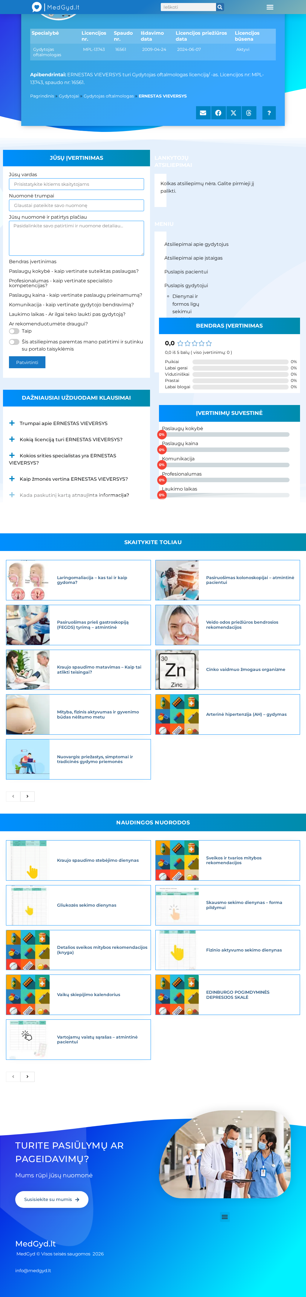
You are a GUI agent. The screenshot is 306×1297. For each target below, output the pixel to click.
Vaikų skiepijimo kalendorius (88, 994)
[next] (27, 796)
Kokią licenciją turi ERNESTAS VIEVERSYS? (71, 439)
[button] (270, 7)
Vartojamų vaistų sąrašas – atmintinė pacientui (97, 1039)
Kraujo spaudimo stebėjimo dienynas (98, 860)
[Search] (220, 7)
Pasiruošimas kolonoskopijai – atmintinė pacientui (250, 580)
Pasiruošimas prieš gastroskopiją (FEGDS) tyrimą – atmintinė (93, 624)
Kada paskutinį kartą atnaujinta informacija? (74, 495)
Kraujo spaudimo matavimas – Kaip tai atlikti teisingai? (99, 669)
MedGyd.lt (35, 1244)
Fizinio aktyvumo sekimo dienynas (244, 950)
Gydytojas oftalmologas (109, 96)
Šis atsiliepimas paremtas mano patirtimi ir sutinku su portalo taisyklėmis (82, 345)
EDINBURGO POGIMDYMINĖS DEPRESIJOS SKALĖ (238, 995)
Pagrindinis (42, 96)
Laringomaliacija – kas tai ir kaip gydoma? (92, 580)
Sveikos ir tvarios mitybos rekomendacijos (233, 860)
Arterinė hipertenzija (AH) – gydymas (246, 714)
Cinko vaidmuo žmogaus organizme (245, 669)
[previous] (13, 796)
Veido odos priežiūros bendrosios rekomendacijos (242, 624)
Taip (27, 331)
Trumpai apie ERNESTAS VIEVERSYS (64, 423)
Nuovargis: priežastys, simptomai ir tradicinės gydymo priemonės (95, 759)
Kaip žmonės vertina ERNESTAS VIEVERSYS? (74, 479)
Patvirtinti (27, 362)
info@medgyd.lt (33, 1270)
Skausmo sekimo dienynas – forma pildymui (244, 905)
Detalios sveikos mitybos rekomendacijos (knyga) (102, 950)
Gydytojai (69, 96)
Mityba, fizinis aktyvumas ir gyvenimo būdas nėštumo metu (98, 714)
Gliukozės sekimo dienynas (86, 905)
